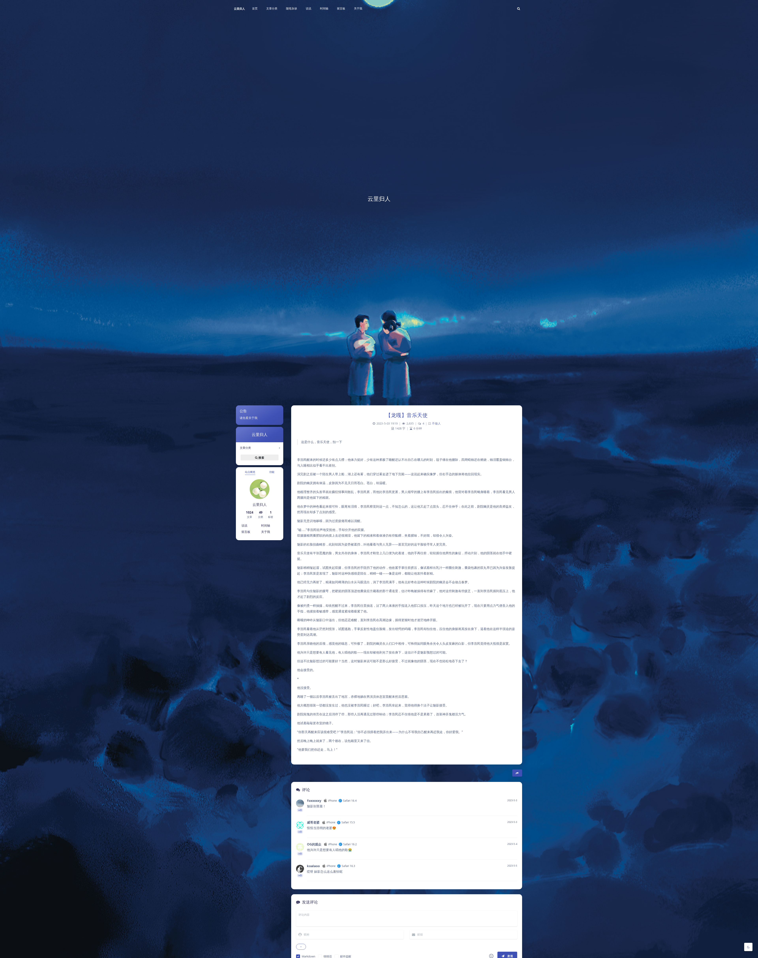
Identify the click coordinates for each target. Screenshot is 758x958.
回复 (511, 810)
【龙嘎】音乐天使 (407, 415)
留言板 (245, 532)
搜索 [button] (261, 457)
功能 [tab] (271, 472)
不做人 (436, 423)
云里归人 (239, 8)
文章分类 (245, 448)
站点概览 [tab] (250, 472)
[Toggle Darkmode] (748, 947)
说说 (244, 525)
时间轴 (265, 525)
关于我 (265, 532)
